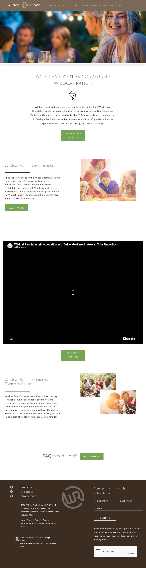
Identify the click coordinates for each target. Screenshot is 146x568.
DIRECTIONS (27, 492)
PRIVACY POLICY (29, 496)
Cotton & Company (47, 543)
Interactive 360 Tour (73, 135)
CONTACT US (27, 488)
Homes (61, 5)
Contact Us (116, 5)
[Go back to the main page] (73, 508)
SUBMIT (105, 517)
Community (72, 5)
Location (52, 5)
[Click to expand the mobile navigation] (137, 5)
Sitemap (20, 546)
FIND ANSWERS (92, 456)
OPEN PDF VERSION (73, 355)
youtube (11, 495)
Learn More (16, 207)
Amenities (84, 5)
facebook (11, 487)
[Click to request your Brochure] (130, 223)
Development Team (99, 5)
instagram (11, 491)
